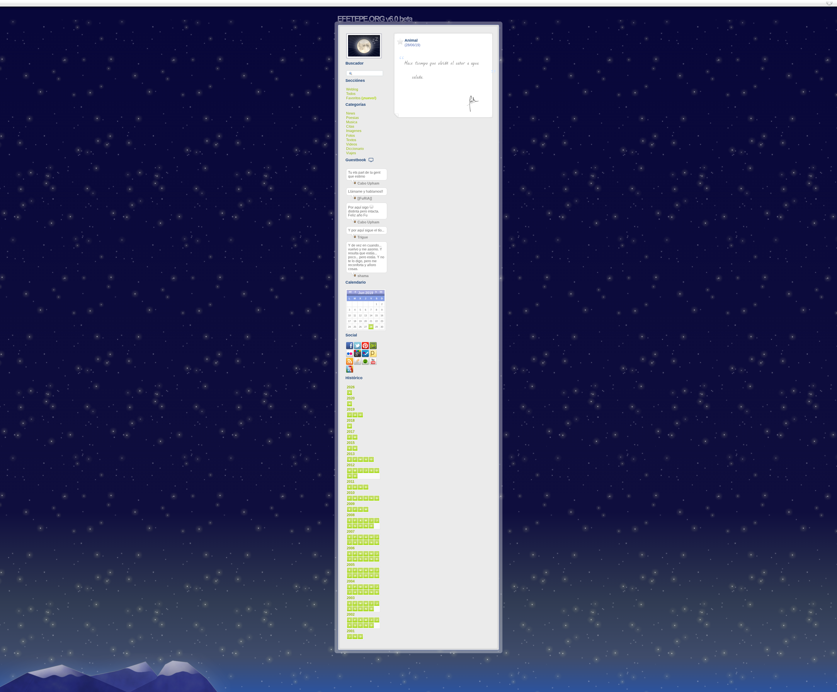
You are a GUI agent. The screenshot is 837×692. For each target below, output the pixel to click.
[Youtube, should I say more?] (373, 363)
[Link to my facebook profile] (349, 348)
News (350, 113)
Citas (350, 126)
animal (411, 40)
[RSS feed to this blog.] (349, 363)
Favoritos (353, 98)
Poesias (352, 118)
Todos (351, 94)
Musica (351, 122)
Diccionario (355, 149)
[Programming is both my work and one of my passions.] (357, 363)
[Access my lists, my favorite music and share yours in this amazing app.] (365, 363)
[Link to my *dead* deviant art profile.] (373, 348)
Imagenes (353, 131)
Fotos (350, 135)
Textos (351, 140)
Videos (351, 144)
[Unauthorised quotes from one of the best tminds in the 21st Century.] (357, 348)
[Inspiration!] (365, 348)
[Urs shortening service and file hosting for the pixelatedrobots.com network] (349, 371)
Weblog (352, 89)
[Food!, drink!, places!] (365, 356)
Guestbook (356, 160)
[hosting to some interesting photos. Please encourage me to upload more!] (349, 356)
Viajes (351, 153)
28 (371, 326)
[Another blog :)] (373, 356)
